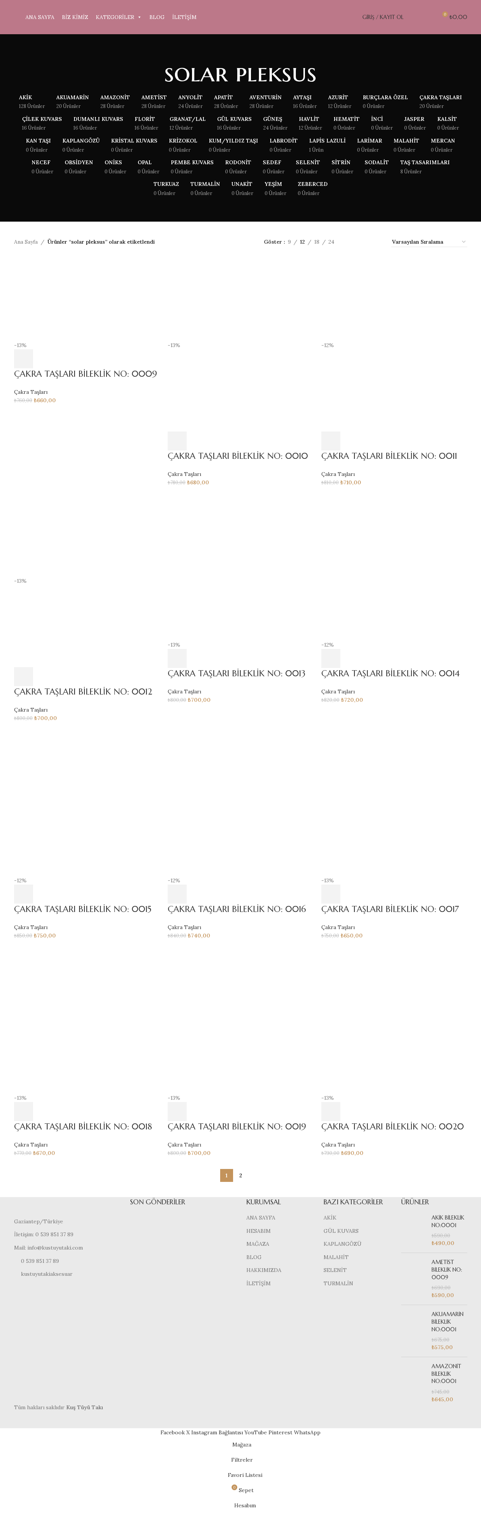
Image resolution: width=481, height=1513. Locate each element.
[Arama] (414, 17)
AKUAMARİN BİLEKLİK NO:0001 (448, 1321)
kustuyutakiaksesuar (47, 1273)
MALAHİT (336, 1257)
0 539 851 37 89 (40, 1261)
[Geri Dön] (154, 72)
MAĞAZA (257, 1243)
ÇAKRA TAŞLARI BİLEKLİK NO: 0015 (82, 909)
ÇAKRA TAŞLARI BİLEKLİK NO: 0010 (238, 456)
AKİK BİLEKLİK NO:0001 (448, 1221)
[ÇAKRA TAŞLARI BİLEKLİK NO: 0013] (241, 566)
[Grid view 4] (376, 242)
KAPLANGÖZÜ (343, 1243)
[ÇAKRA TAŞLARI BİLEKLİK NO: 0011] (394, 299)
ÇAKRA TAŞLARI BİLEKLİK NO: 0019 (237, 1126)
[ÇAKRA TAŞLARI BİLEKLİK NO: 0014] (394, 566)
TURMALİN (338, 1283)
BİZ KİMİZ (75, 17)
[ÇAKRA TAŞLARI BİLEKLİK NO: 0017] (394, 802)
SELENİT (335, 1270)
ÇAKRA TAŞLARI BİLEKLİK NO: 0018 (83, 1126)
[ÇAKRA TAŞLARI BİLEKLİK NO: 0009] (87, 299)
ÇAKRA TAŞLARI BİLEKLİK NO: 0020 (392, 1126)
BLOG (157, 17)
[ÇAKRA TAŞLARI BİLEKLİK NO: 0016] (241, 802)
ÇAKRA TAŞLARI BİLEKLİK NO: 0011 (389, 456)
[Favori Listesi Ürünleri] (428, 17)
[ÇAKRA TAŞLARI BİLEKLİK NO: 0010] (241, 299)
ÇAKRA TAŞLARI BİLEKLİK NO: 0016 (237, 909)
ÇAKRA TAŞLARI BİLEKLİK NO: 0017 (390, 909)
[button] (23, 358)
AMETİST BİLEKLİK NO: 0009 (447, 1269)
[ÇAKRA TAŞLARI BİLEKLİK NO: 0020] (394, 1020)
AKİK (330, 1217)
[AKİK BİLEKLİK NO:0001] (413, 1230)
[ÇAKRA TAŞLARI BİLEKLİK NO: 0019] (241, 1020)
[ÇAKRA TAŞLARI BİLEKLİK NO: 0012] (87, 534)
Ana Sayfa (26, 241)
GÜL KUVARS (341, 1231)
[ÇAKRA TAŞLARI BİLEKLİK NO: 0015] (87, 802)
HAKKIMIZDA (263, 1270)
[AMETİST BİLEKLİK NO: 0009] (413, 1279)
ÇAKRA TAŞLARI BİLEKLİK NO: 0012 (83, 692)
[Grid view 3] (364, 242)
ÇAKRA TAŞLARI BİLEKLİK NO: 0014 (390, 673)
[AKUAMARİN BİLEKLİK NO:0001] (413, 1331)
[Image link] (66, 1207)
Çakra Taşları (31, 392)
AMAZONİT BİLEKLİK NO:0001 (446, 1374)
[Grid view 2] (352, 242)
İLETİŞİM (184, 17)
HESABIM (258, 1231)
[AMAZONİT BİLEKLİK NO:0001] (413, 1383)
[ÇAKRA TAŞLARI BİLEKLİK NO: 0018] (87, 1020)
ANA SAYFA (39, 17)
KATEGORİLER (115, 17)
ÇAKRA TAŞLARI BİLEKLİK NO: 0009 (85, 374)
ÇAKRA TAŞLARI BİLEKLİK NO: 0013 (236, 673)
